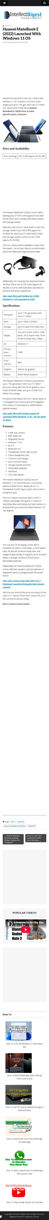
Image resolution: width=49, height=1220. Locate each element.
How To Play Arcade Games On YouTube (24, 1202)
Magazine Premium (17, 1217)
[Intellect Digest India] (23, 13)
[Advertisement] (24, 70)
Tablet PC (9, 26)
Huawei (21, 822)
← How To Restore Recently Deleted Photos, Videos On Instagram (12, 839)
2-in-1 (13, 822)
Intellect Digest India (22, 1214)
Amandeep (8, 42)
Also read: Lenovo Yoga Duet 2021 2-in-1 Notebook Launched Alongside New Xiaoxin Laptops (23, 583)
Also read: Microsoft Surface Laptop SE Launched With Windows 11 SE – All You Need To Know (24, 416)
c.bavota (36, 1217)
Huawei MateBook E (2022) (14, 826)
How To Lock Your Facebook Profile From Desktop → (34, 838)
